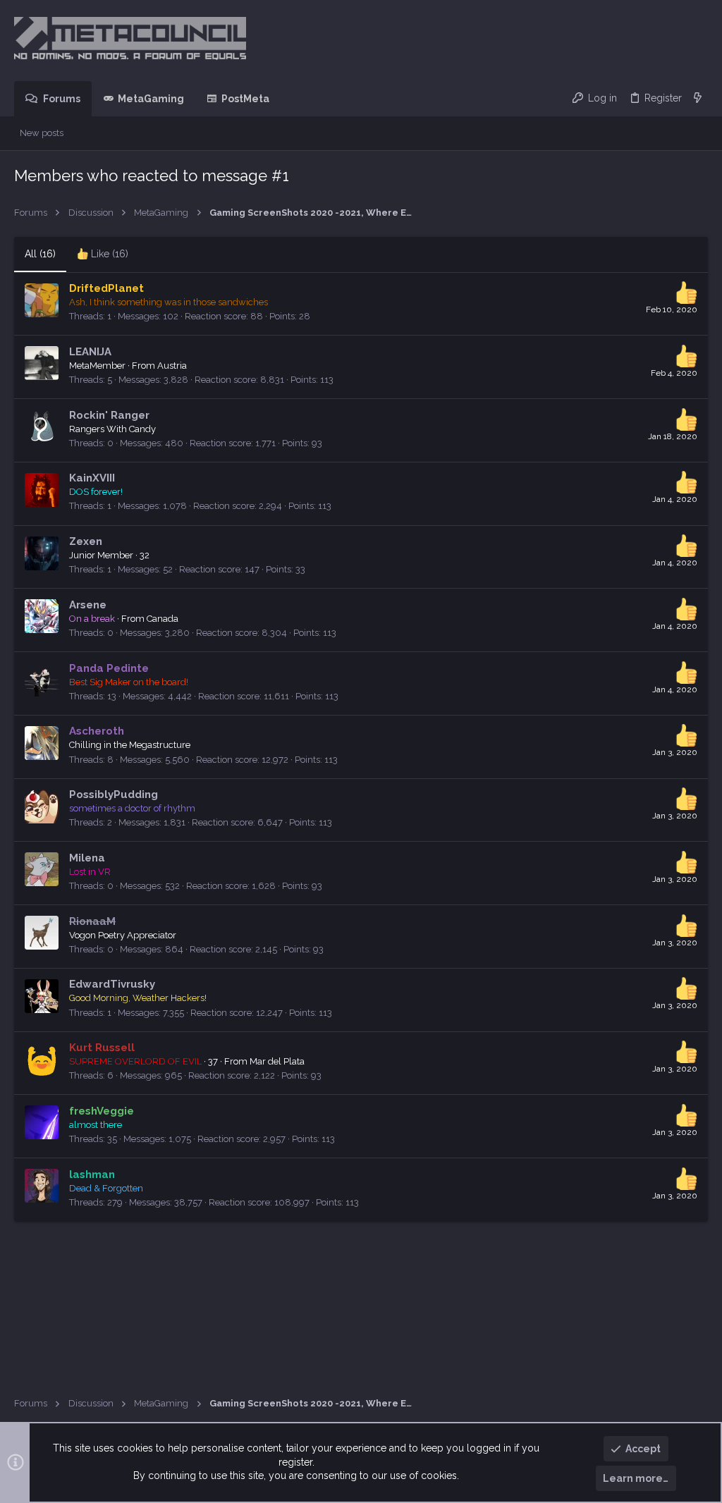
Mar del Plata (277, 1061)
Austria (172, 365)
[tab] (102, 254)
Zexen (85, 541)
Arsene (87, 605)
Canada (162, 618)
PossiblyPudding (113, 794)
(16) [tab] (40, 253)
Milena (87, 858)
